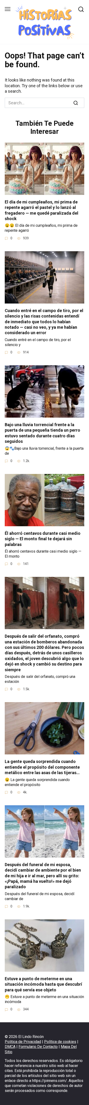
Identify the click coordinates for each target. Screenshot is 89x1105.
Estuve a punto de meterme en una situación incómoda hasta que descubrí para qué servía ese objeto (43, 984)
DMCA (10, 1046)
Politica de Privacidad (23, 1041)
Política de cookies (60, 1041)
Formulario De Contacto (38, 1046)
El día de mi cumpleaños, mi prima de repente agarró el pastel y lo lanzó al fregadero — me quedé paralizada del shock (41, 210)
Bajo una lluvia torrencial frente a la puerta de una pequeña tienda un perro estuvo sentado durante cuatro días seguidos (42, 433)
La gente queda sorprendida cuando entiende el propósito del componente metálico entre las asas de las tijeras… (42, 767)
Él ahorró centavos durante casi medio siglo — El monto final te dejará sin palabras (42, 539)
